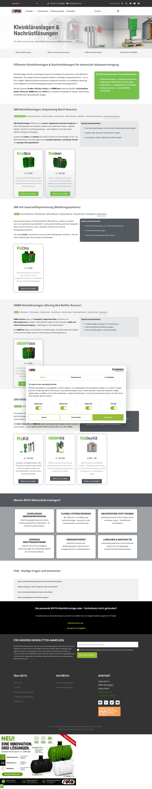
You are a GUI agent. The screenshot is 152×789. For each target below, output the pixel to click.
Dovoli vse (108, 417)
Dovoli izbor (76, 417)
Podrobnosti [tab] (76, 377)
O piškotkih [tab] (109, 377)
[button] (30, 11)
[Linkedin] (138, 3)
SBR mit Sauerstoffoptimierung (59, 52)
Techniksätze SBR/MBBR (128, 52)
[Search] (118, 11)
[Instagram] (126, 3)
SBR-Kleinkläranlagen (23, 52)
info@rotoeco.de (75, 623)
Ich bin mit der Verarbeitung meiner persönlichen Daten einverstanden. (107, 650)
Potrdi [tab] (42, 377)
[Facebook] (100, 703)
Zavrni (44, 417)
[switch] (63, 408)
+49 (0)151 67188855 (106, 695)
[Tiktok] (112, 703)
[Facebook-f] (122, 3)
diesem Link (31, 659)
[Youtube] (134, 3)
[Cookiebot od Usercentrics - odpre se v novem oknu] (114, 370)
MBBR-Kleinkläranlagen (93, 52)
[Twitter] (130, 3)
